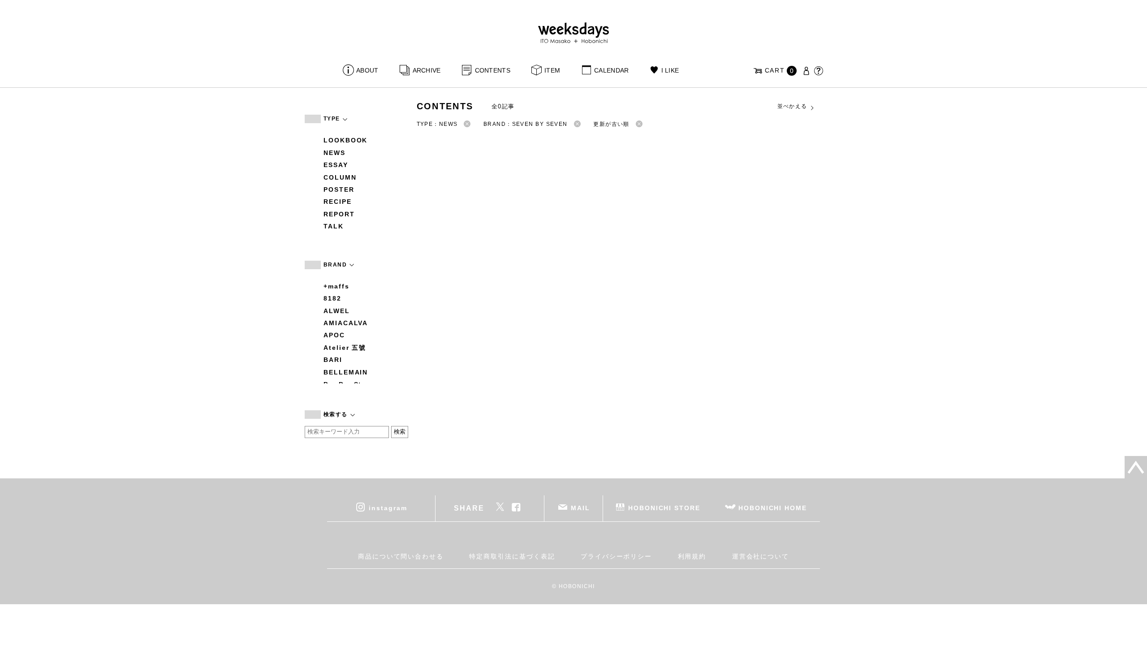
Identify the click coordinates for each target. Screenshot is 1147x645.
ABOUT (367, 70)
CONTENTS (492, 70)
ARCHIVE (426, 70)
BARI (332, 359)
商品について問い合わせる (401, 556)
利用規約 (692, 556)
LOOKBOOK (345, 140)
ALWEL (336, 310)
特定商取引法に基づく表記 (512, 556)
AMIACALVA (345, 323)
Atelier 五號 (344, 347)
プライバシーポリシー (616, 556)
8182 (332, 298)
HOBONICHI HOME (772, 507)
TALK (333, 226)
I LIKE (670, 70)
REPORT (339, 214)
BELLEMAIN (345, 372)
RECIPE (337, 201)
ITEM (552, 70)
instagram (388, 507)
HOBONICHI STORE (664, 507)
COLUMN (340, 177)
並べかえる (792, 106)
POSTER (338, 189)
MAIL (580, 507)
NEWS (334, 152)
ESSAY (335, 164)
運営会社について (760, 556)
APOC (334, 335)
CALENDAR (611, 70)
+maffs (336, 286)
